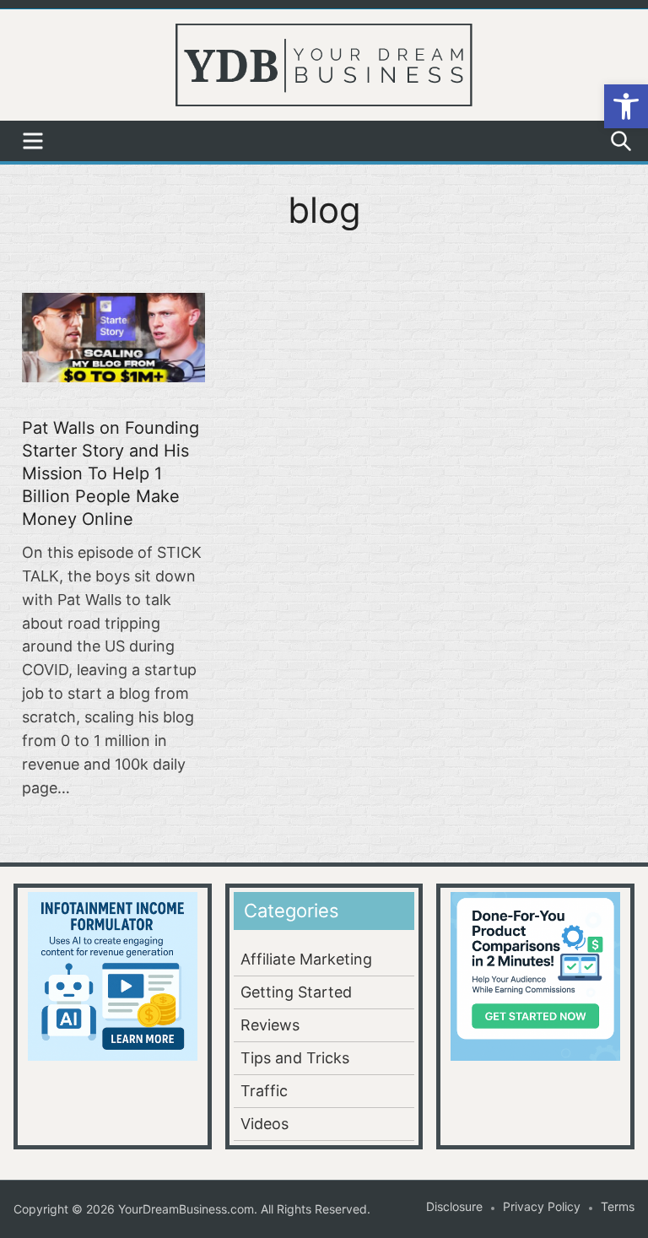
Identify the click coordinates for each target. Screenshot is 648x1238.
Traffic (264, 1091)
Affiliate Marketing (306, 959)
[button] (626, 106)
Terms (617, 1206)
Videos (264, 1124)
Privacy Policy (541, 1206)
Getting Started (296, 992)
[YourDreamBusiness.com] (324, 63)
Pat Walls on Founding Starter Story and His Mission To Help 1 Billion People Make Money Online (110, 473)
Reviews (270, 1025)
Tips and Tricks (294, 1058)
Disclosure (454, 1206)
